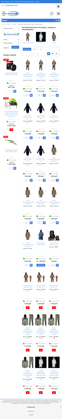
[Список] (52, 53)
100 (37, 53)
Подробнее (41, 265)
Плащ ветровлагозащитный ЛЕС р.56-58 (54, 202)
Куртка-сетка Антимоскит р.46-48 (27, 117)
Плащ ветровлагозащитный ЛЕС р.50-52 (41, 202)
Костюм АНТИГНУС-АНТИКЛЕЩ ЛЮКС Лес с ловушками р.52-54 (40, 331)
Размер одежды (8, 43)
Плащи (54, 42)
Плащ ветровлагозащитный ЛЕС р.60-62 (28, 244)
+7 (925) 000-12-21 (11, 5)
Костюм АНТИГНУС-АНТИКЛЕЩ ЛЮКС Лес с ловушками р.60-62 (27, 374)
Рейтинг (35, 49)
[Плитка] (48, 53)
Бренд (5, 39)
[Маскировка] (41, 37)
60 (33, 53)
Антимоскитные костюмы (28, 42)
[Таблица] (56, 53)
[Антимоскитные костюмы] (28, 37)
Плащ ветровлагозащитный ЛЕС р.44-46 (54, 159)
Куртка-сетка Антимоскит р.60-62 (40, 159)
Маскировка (41, 42)
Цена (41, 49)
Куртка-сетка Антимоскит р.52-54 (54, 117)
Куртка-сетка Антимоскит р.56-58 (27, 159)
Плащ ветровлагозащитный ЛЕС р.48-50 (28, 202)
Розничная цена (8, 28)
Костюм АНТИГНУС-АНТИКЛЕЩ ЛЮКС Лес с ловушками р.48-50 (27, 331)
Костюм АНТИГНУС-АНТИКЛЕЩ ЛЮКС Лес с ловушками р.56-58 (54, 331)
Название (26, 49)
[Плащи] (54, 37)
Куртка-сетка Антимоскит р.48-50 (40, 117)
